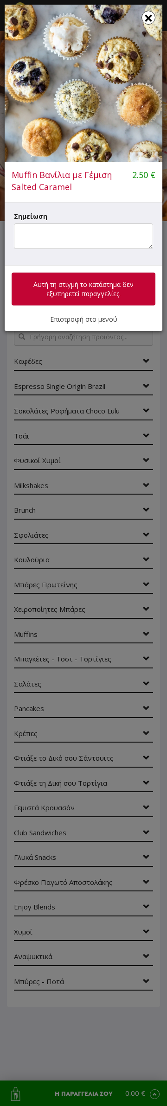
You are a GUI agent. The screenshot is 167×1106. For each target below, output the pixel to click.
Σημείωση (30, 216)
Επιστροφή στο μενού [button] (83, 319)
